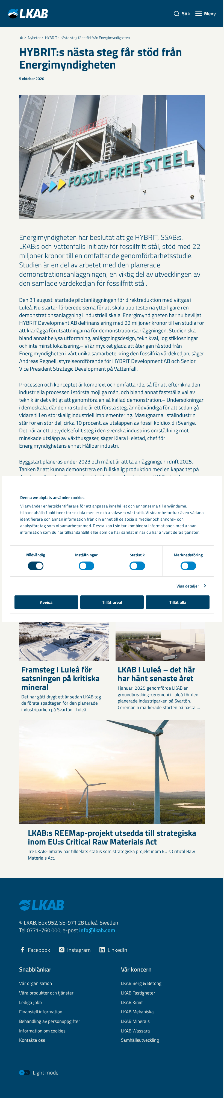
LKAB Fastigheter (138, 993)
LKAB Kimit (132, 1002)
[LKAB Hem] (28, 13)
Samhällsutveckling (140, 1040)
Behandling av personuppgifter (49, 1021)
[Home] (21, 38)
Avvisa (46, 602)
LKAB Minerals (135, 1021)
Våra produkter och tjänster (46, 993)
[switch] (86, 565)
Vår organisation (35, 983)
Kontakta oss (32, 1040)
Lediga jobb (30, 1002)
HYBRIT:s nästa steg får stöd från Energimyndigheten (87, 38)
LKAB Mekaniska (137, 1012)
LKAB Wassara (135, 1031)
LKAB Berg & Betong (141, 983)
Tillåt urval (112, 602)
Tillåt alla (177, 602)
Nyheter (34, 38)
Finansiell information (40, 1012)
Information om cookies (42, 1031)
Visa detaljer (187, 586)
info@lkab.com (97, 930)
